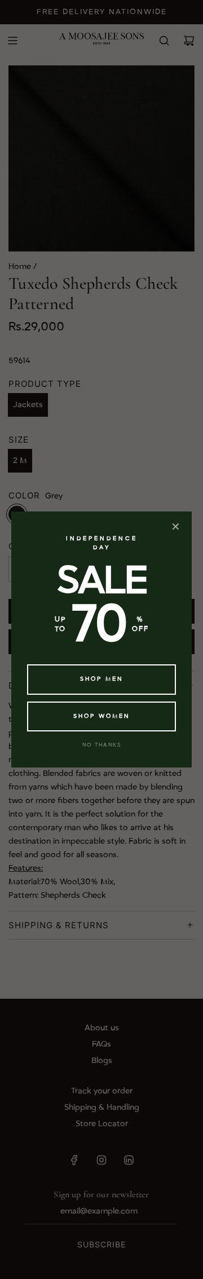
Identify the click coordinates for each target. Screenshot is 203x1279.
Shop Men (101, 679)
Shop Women (101, 716)
